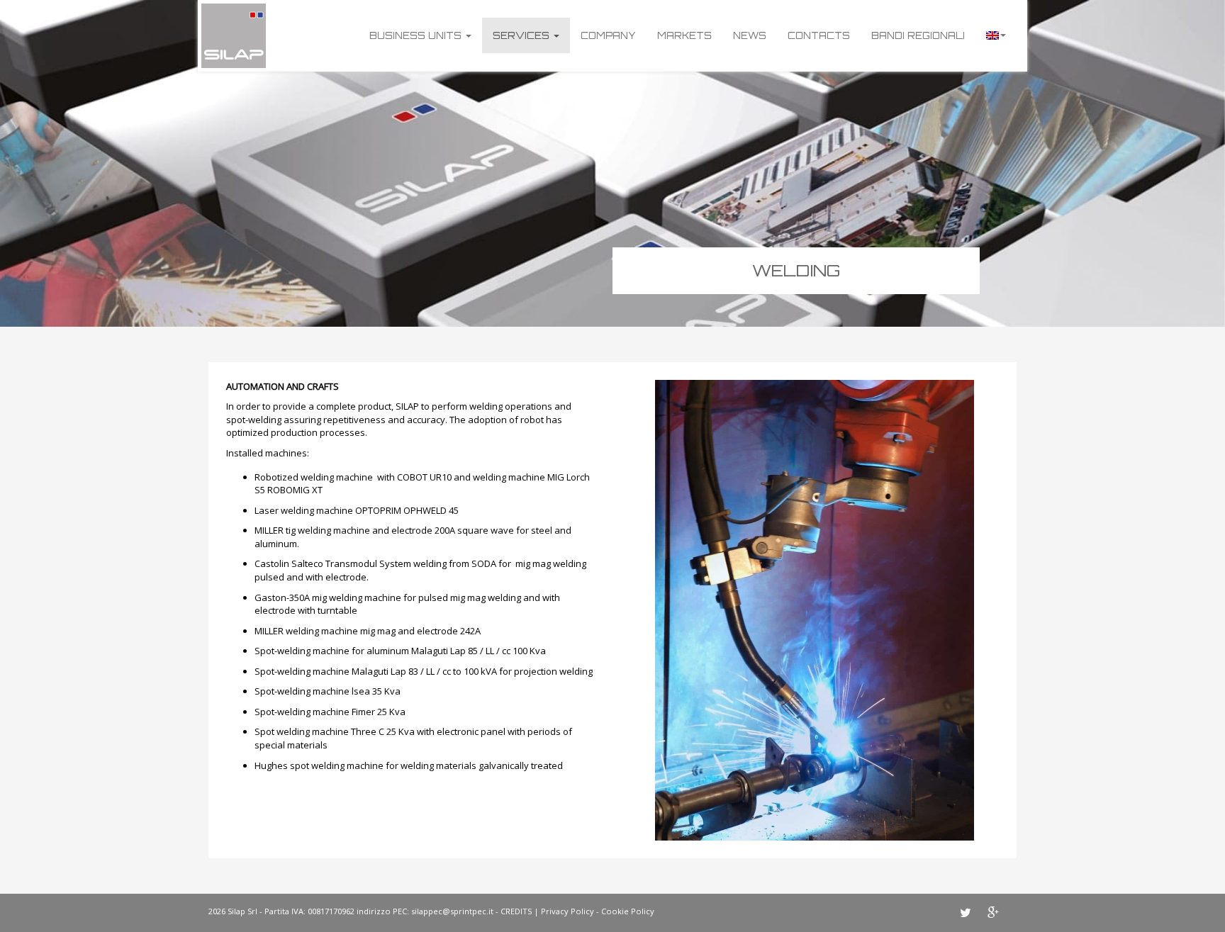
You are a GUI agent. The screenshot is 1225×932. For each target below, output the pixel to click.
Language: (996, 35)
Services (522, 35)
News (749, 35)
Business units (416, 35)
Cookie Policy (627, 911)
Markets (684, 35)
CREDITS (516, 911)
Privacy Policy (567, 911)
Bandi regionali (918, 35)
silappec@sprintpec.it (452, 911)
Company (608, 35)
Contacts (819, 35)
